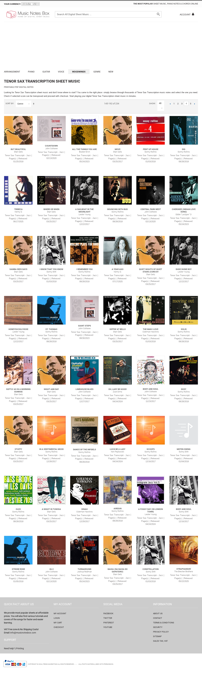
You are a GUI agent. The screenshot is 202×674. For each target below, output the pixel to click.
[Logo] (27, 14)
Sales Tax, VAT (160, 641)
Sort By (10, 103)
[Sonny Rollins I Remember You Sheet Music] (84, 250)
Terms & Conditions (163, 622)
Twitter (107, 618)
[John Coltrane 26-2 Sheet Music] (51, 550)
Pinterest (108, 622)
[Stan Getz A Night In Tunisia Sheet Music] (51, 490)
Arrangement (12, 71)
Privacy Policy (161, 632)
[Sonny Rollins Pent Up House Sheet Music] (150, 130)
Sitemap (157, 636)
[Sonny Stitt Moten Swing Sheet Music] (183, 430)
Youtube (107, 627)
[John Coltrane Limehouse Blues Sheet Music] (84, 370)
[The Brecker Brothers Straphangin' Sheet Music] (183, 550)
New (110, 71)
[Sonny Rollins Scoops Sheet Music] (150, 430)
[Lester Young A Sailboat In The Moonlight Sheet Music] (84, 190)
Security (157, 627)
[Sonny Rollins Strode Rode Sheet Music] (18, 550)
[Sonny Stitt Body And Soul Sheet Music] (183, 490)
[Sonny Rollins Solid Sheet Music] (183, 310)
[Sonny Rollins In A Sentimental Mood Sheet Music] (51, 430)
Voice (61, 71)
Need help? (9, 648)
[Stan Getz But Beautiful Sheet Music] (18, 130)
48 (160, 103)
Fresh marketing (50, 664)
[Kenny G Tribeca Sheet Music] (18, 190)
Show (152, 103)
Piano (31, 71)
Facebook (108, 613)
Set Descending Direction (34, 103)
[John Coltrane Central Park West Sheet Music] (150, 190)
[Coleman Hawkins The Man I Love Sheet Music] (150, 310)
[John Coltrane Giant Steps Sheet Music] (84, 308)
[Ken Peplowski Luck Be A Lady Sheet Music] (117, 430)
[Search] (158, 14)
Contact (157, 618)
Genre (97, 71)
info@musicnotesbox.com (23, 632)
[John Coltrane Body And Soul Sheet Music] (150, 370)
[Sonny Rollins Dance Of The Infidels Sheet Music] (84, 430)
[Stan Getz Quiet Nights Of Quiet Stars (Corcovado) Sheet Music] (150, 250)
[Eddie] (183, 190)
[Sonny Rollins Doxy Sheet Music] (183, 370)
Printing (20, 648)
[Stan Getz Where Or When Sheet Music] (51, 190)
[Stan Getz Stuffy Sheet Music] (18, 430)
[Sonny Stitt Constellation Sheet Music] (150, 550)
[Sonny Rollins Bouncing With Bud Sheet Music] (117, 190)
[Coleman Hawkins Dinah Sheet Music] (84, 490)
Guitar (46, 71)
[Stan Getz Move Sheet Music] (117, 130)
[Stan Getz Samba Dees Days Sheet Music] (18, 250)
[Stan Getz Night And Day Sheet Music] (51, 370)
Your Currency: (12, 4)
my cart (58, 622)
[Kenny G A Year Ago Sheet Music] (117, 250)
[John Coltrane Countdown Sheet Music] (51, 128)
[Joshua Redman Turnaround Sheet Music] (84, 550)
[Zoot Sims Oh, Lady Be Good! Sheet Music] (117, 370)
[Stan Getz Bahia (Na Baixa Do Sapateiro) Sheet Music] (117, 550)
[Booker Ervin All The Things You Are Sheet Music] (84, 130)
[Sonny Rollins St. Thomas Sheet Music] (51, 310)
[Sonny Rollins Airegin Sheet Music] (117, 490)
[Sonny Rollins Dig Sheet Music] (183, 130)
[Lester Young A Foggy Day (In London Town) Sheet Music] (150, 490)
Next (194, 103)
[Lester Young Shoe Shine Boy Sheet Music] (183, 250)
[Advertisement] (101, 46)
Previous (170, 103)
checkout (59, 627)
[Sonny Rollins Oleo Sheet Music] (18, 490)
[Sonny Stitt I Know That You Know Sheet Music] (51, 250)
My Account (60, 613)
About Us (158, 613)
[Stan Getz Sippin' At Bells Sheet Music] (117, 310)
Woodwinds (79, 71)
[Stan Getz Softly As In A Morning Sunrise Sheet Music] (18, 370)
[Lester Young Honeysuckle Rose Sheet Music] (18, 310)
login (57, 618)
